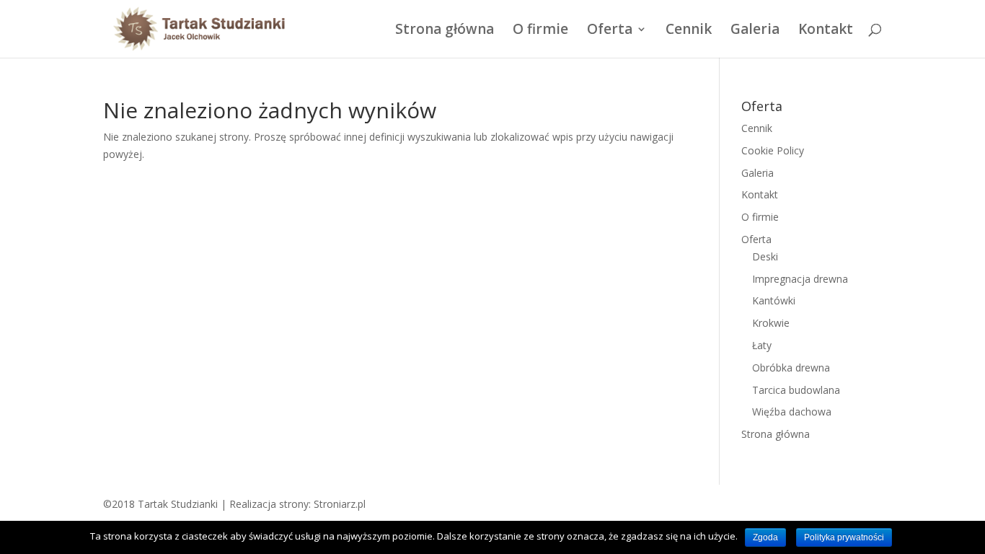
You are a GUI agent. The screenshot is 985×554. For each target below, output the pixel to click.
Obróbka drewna (791, 367)
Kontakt (825, 31)
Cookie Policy (772, 150)
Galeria (754, 31)
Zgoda (765, 537)
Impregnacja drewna (800, 279)
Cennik (689, 31)
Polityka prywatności (844, 537)
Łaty (762, 345)
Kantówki (773, 300)
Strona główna (444, 31)
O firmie (540, 31)
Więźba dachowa (791, 411)
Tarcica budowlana (796, 390)
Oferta (609, 31)
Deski (765, 256)
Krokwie (771, 323)
